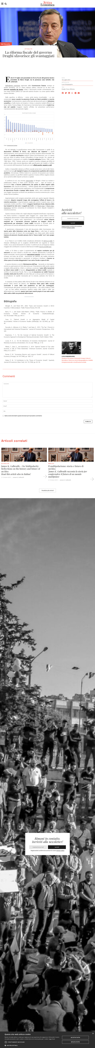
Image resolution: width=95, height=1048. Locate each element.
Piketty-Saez (41, 206)
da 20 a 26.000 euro (45, 247)
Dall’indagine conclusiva (12, 85)
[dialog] (47, 1040)
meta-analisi (29, 181)
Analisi (51, 463)
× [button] (93, 1033)
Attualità (28, 49)
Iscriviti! (73, 223)
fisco (67, 89)
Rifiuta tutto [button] (75, 1042)
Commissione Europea (12, 145)
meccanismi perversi (33, 254)
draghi (64, 89)
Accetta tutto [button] (75, 1037)
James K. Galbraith (18, 477)
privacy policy (71, 227)
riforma (72, 89)
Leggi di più (52, 1039)
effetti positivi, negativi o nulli (42, 165)
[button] (63, 93)
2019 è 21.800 (48, 241)
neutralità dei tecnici (16, 89)
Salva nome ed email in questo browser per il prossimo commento (23, 415)
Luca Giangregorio (67, 84)
